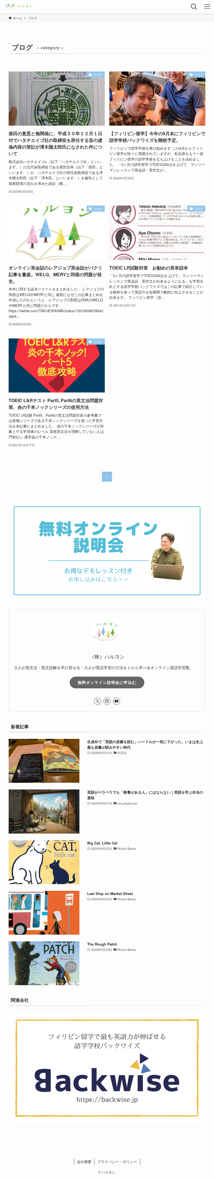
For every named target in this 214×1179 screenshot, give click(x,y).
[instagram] (107, 701)
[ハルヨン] (18, 6)
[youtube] (116, 701)
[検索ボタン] (194, 6)
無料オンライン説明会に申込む (107, 682)
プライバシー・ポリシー (117, 1161)
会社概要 (84, 1161)
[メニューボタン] (207, 6)
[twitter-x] (97, 701)
